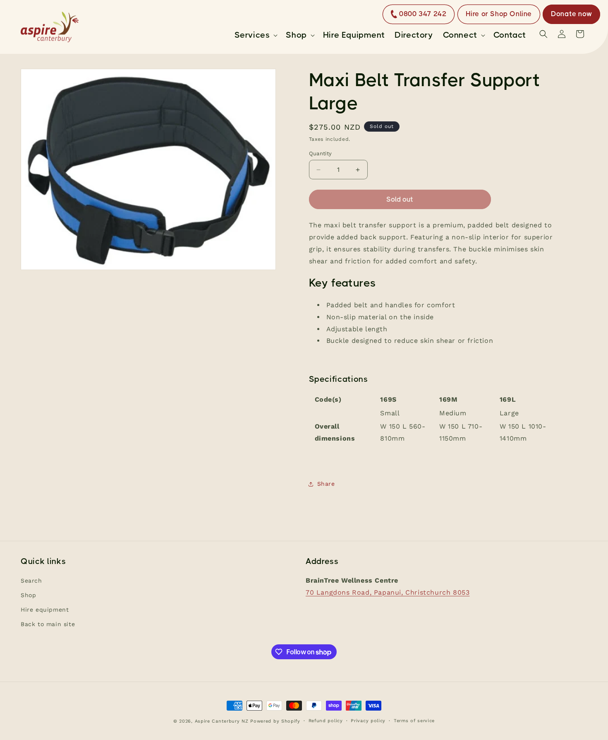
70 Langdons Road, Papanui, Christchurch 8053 (387, 592)
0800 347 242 (422, 14)
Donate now (571, 14)
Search (31, 580)
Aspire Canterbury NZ (222, 721)
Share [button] (326, 483)
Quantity (320, 153)
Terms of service (414, 720)
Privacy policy (368, 720)
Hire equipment (45, 609)
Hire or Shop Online (499, 14)
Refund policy (326, 720)
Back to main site (48, 624)
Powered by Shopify (275, 721)
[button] (255, 35)
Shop (28, 595)
